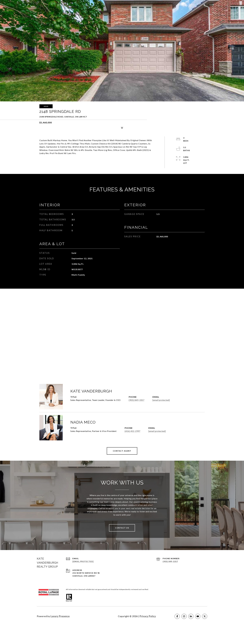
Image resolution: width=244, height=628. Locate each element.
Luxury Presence (60, 616)
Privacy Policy (148, 616)
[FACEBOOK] (177, 616)
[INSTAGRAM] (184, 616)
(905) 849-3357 (136, 400)
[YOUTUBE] (197, 616)
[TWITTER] (204, 616)
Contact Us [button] (122, 528)
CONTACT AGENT (122, 451)
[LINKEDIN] (190, 616)
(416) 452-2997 (132, 431)
